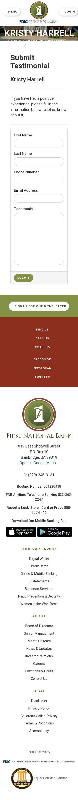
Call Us (42, 338)
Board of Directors (39, 626)
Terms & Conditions (39, 723)
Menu (13, 11)
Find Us (42, 329)
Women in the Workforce (39, 604)
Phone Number (26, 172)
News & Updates (39, 649)
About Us (34, 41)
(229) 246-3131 (41, 475)
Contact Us (39, 679)
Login (70, 11)
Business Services (39, 589)
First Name (23, 135)
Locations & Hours (39, 671)
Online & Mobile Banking (39, 574)
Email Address (26, 190)
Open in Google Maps (38, 462)
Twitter (42, 377)
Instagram (42, 368)
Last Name (23, 153)
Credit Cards (39, 566)
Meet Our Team (39, 641)
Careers (39, 664)
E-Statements (39, 581)
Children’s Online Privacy (39, 716)
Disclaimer (39, 701)
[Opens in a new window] (39, 10)
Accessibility (39, 731)
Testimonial (24, 209)
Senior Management (39, 633)
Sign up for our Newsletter (40, 306)
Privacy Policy (39, 708)
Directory (57, 41)
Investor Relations (39, 656)
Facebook (42, 359)
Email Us (42, 347)
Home (16, 41)
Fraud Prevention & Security (39, 596)
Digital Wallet (39, 559)
